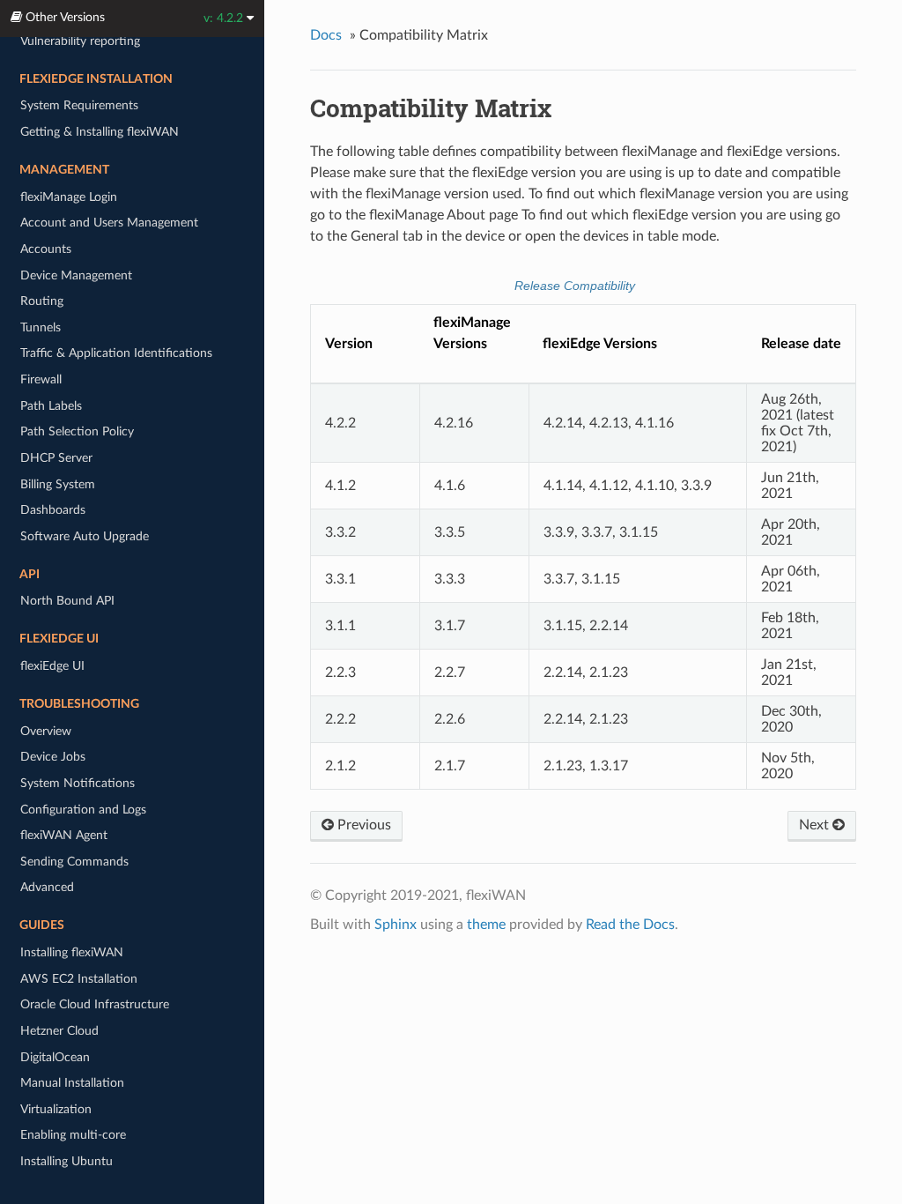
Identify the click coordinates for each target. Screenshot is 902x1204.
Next (815, 825)
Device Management (76, 275)
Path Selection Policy (77, 431)
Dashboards (52, 510)
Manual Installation (72, 1082)
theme (486, 925)
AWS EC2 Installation (78, 978)
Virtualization (56, 1109)
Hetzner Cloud (59, 1030)
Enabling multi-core (73, 1134)
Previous (362, 825)
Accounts (45, 249)
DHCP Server (56, 458)
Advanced (47, 887)
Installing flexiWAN (71, 952)
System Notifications (77, 783)
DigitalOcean (55, 1057)
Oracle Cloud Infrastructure (94, 1004)
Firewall (41, 379)
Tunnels (40, 327)
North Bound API (67, 600)
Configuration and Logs (83, 809)
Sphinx (395, 925)
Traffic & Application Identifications (116, 353)
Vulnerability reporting (80, 41)
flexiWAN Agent (63, 835)
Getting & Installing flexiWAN (99, 131)
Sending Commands (74, 861)
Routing (41, 301)
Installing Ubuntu (66, 1161)
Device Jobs (52, 756)
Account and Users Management (109, 222)
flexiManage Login (68, 197)
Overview (45, 731)
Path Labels (51, 405)
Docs (326, 35)
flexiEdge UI (52, 666)
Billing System (57, 484)
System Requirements (79, 105)
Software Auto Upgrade (84, 536)
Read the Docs (630, 925)
